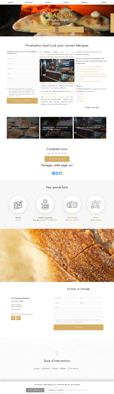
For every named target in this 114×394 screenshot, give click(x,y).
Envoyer (78, 327)
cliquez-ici (18, 96)
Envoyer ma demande (22, 101)
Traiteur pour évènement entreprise (89, 81)
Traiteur (48, 2)
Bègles (81, 101)
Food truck (29, 2)
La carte (66, 2)
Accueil (10, 2)
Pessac (81, 96)
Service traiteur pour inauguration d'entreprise (93, 74)
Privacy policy (84, 390)
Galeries (84, 2)
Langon (81, 94)
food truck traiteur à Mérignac (55, 97)
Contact (103, 2)
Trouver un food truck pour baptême (90, 67)
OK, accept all (36, 390)
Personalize (72, 390)
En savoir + (23, 128)
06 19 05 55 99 (71, 29)
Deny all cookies (56, 390)
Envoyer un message (57, 159)
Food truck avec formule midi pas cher (90, 69)
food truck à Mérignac (52, 83)
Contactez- (42, 29)
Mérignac (82, 99)
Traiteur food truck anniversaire (88, 72)
